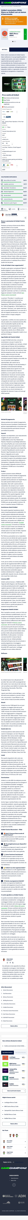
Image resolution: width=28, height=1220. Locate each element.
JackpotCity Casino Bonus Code (13, 1110)
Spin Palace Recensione (9, 1014)
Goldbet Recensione (8, 1007)
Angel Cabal (10, 1152)
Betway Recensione (8, 997)
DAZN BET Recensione (8, 1017)
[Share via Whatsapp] (7, 962)
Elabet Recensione (7, 1021)
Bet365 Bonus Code (10, 1114)
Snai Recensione (7, 993)
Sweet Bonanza (14, 1178)
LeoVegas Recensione (14, 31)
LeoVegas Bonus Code (10, 1102)
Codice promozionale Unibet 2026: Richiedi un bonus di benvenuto (15, 1046)
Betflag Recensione (8, 1000)
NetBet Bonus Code (10, 1118)
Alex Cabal (9, 1140)
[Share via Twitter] (13, 962)
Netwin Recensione (8, 990)
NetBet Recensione (13, 1085)
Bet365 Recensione (14, 1078)
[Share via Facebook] (10, 962)
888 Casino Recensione (14, 1065)
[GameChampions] (15, 3)
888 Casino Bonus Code (11, 1106)
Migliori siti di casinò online (6, 6)
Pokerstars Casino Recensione (10, 1010)
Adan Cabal (8, 214)
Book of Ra (13, 1180)
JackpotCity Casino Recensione (14, 1072)
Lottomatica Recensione (9, 1004)
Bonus (5, 209)
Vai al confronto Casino (14, 1091)
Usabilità (13, 209)
